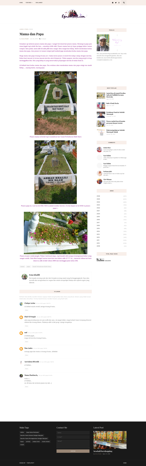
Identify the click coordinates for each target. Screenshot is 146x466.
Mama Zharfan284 (31, 375)
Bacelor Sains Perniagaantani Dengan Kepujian (33, 438)
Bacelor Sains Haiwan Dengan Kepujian (31, 435)
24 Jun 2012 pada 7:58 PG (47, 362)
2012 (112, 237)
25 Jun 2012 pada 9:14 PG (45, 375)
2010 (112, 243)
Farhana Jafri (107, 171)
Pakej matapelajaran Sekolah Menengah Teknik (115, 131)
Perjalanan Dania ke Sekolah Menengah (115, 113)
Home (125, 463)
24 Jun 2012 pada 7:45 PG (40, 348)
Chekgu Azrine (29, 303)
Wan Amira (28, 348)
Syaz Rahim (107, 156)
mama (31, 29)
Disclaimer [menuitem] (39, 2)
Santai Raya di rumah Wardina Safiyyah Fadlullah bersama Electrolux (116, 95)
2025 (112, 199)
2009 (112, 246)
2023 (112, 205)
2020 (112, 214)
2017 (112, 222)
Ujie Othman (107, 179)
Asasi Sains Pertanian (32, 432)
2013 (112, 234)
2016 (112, 225)
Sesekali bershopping (102, 451)
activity (28, 441)
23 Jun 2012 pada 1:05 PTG (43, 303)
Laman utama (23, 29)
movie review (46, 441)
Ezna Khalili (34, 274)
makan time (36, 441)
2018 (112, 219)
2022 (112, 208)
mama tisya (107, 148)
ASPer (22, 432)
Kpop (22, 441)
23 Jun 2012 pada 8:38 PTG (44, 317)
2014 (112, 231)
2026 (112, 196)
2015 (112, 228)
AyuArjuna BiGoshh (31, 362)
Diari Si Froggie (30, 317)
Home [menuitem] (21, 2)
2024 (112, 202)
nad (25, 332)
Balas (26, 310)
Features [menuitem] (28, 2)
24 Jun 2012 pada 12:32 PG (35, 332)
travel (22, 444)
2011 (112, 240)
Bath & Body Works (112, 103)
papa (28, 266)
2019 (112, 216)
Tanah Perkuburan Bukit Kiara (42, 266)
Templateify (30, 463)
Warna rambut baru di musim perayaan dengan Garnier (115, 122)
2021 (112, 211)
